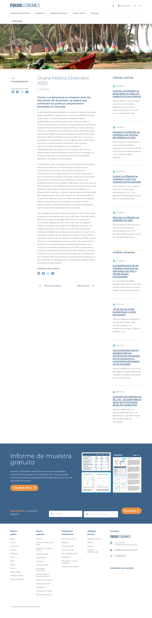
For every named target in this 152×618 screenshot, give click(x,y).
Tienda (90, 542)
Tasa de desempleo (70, 554)
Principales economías (40, 570)
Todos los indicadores (70, 567)
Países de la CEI (42, 554)
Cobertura (39, 13)
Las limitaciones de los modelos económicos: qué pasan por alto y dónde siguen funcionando (126, 271)
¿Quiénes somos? (94, 539)
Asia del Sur (40, 587)
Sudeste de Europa (44, 591)
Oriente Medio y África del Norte (42, 575)
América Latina (42, 565)
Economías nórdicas (44, 580)
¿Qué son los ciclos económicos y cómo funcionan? (124, 312)
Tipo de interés (68, 546)
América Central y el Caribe (44, 549)
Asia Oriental (41, 558)
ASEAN (39, 539)
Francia (13, 550)
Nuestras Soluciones (19, 13)
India (12, 557)
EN (135, 6)
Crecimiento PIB (68, 539)
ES (140, 6)
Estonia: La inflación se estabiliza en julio (126, 219)
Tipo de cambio (68, 550)
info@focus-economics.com (126, 550)
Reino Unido (15, 572)
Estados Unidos (16, 576)
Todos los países (16, 579)
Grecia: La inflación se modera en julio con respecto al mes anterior (127, 179)
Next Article (83, 286)
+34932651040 (120, 556)
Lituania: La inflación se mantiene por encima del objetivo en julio (126, 135)
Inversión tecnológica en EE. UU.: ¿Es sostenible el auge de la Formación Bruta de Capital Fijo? (127, 400)
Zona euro (14, 546)
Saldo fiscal (66, 557)
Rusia (12, 568)
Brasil (12, 539)
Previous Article (52, 286)
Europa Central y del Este (44, 544)
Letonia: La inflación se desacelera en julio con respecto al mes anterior (127, 94)
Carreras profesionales (92, 551)
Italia (12, 561)
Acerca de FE (79, 13)
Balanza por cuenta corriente (69, 562)
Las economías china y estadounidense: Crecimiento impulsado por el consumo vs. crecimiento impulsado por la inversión (126, 357)
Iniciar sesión (125, 6)
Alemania (14, 554)
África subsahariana (44, 595)
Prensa (90, 546)
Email (86, 509)
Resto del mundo (43, 584)
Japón (12, 565)
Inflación (65, 542)
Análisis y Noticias (58, 13)
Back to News (17, 21)
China (12, 542)
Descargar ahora (23, 488)
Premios (95, 13)
